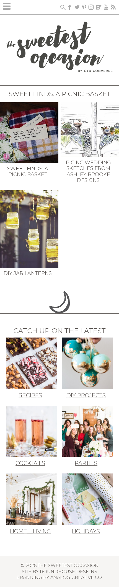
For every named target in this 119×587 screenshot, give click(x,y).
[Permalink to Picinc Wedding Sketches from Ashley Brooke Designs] (90, 129)
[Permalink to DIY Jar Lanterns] (29, 228)
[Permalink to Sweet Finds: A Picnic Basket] (29, 132)
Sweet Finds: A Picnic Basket (27, 172)
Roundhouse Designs (68, 571)
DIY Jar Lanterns (28, 273)
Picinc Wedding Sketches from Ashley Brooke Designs (88, 171)
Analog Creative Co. (76, 577)
